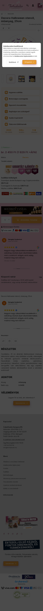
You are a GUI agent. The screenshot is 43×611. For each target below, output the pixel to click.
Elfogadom (28, 62)
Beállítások (12, 62)
